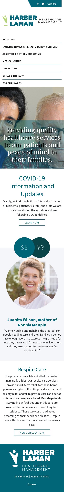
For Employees (11, 83)
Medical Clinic (11, 61)
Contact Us (10, 68)
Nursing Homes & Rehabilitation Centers (29, 46)
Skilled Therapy (13, 75)
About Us (8, 39)
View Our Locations (32, 432)
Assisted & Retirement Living (21, 53)
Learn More (32, 222)
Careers (51, 3)
